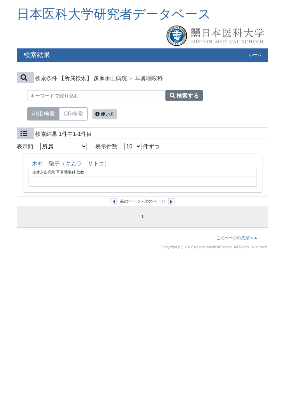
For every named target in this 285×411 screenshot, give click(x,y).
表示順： (28, 146)
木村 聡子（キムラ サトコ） (71, 163)
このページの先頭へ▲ (237, 237)
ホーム (255, 54)
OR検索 (73, 114)
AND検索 (43, 114)
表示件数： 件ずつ (127, 146)
